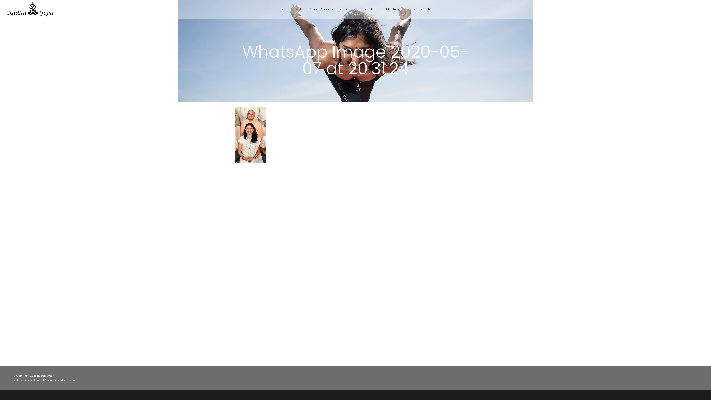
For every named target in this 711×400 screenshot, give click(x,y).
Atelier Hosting (67, 380)
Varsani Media (33, 380)
